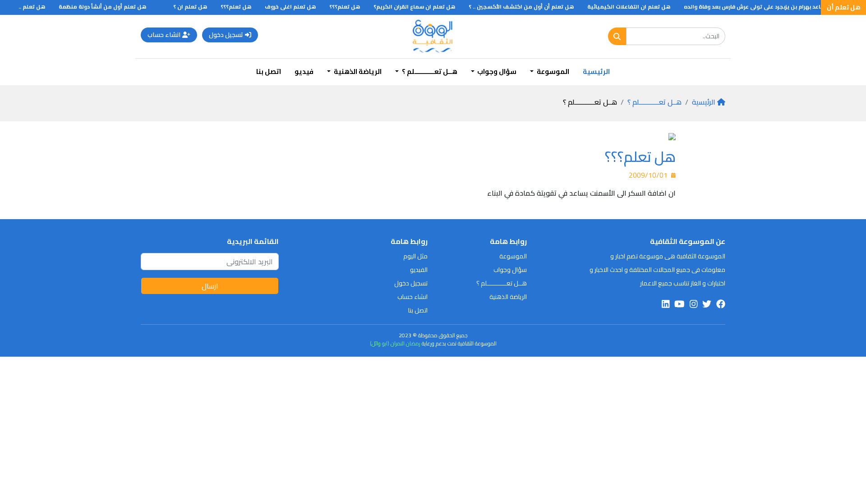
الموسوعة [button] (552, 71)
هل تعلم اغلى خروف (297, 6)
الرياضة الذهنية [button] (357, 71)
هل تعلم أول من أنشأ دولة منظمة (109, 6)
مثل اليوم (415, 256)
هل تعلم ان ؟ (197, 6)
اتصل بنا (268, 71)
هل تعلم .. (39, 6)
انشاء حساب (163, 35)
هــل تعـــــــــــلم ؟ (654, 102)
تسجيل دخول (226, 35)
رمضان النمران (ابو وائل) (395, 343)
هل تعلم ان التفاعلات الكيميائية (635, 6)
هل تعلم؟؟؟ (351, 6)
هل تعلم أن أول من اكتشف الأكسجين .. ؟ (528, 6)
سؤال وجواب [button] (496, 71)
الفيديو (419, 270)
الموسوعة (513, 256)
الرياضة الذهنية (508, 297)
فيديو (304, 71)
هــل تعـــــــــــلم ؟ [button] (429, 71)
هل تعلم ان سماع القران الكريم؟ (421, 6)
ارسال (210, 286)
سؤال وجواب (510, 270)
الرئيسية (596, 71)
